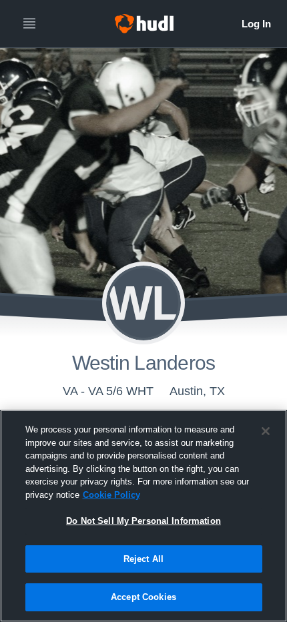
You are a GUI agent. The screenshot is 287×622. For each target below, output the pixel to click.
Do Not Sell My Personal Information (143, 521)
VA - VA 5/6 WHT (108, 391)
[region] (143, 516)
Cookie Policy (111, 495)
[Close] (265, 431)
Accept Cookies (143, 597)
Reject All (143, 559)
